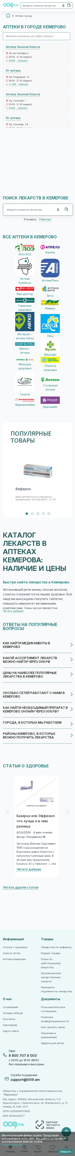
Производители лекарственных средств (51, 977)
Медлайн (50, 354)
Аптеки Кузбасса (25, 280)
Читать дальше (29, 869)
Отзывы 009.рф (13, 1013)
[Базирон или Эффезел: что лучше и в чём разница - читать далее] (36, 793)
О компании (10, 1007)
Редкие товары (50, 953)
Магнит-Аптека (24, 350)
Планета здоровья (50, 367)
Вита (50, 295)
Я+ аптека (13, 70)
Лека (50, 336)
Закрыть (65, 1151)
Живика (50, 308)
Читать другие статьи (20, 887)
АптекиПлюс (50, 280)
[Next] (67, 812)
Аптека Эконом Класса (23, 47)
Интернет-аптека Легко (25, 336)
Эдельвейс (50, 406)
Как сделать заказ (53, 1027)
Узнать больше (12, 1144)
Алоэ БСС (24, 254)
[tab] (27, 513)
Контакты (9, 1019)
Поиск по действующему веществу (51, 963)
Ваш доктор (25, 294)
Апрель (50, 252)
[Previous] (7, 812)
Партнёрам (10, 1025)
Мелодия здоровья (24, 366)
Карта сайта (11, 1031)
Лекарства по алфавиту (56, 947)
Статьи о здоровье (15, 947)
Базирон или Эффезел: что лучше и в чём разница (36, 821)
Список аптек (11, 953)
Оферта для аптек (52, 1043)
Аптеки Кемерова (14, 959)
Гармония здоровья (24, 307)
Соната (25, 394)
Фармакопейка (24, 404)
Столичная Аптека (50, 387)
